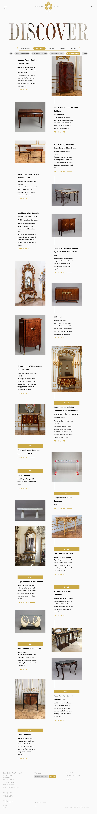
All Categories (25, 48)
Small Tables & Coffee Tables (39, 53)
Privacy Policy (72, 776)
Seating (85, 53)
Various (73, 48)
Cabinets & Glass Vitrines (57, 53)
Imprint (69, 779)
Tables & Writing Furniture (22, 53)
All (11, 53)
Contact (69, 772)
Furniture (39, 48)
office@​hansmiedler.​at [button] (13, 787)
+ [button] (11, 783)
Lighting (51, 48)
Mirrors (62, 48)
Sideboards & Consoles (73, 53)
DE (92, 6)
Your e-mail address (41, 776)
